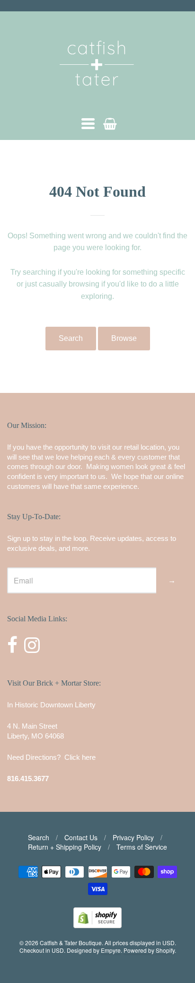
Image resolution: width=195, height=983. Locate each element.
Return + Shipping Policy (64, 847)
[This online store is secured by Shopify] (97, 925)
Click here (80, 757)
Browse (124, 338)
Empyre (111, 950)
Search (71, 338)
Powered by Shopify (149, 950)
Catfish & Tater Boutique (71, 943)
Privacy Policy (133, 837)
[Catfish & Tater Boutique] (97, 99)
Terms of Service (141, 847)
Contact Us (81, 837)
